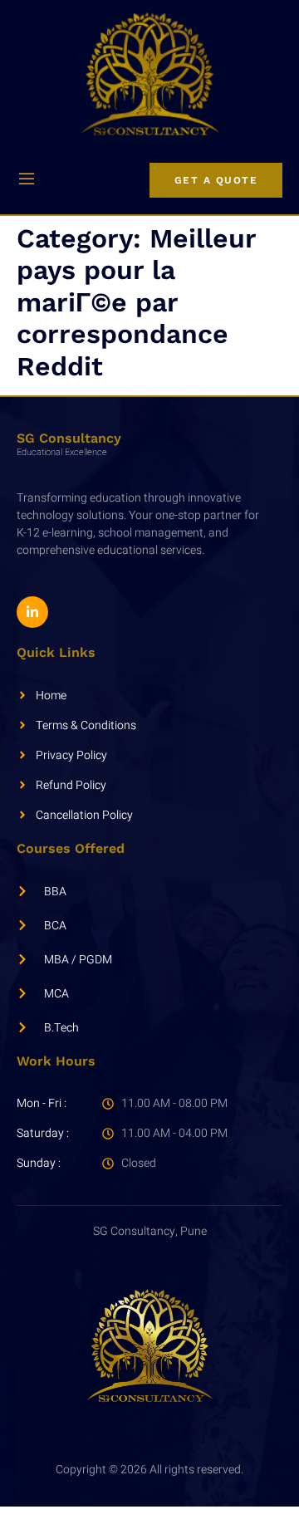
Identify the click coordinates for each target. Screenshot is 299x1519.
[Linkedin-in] (32, 612)
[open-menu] (27, 180)
